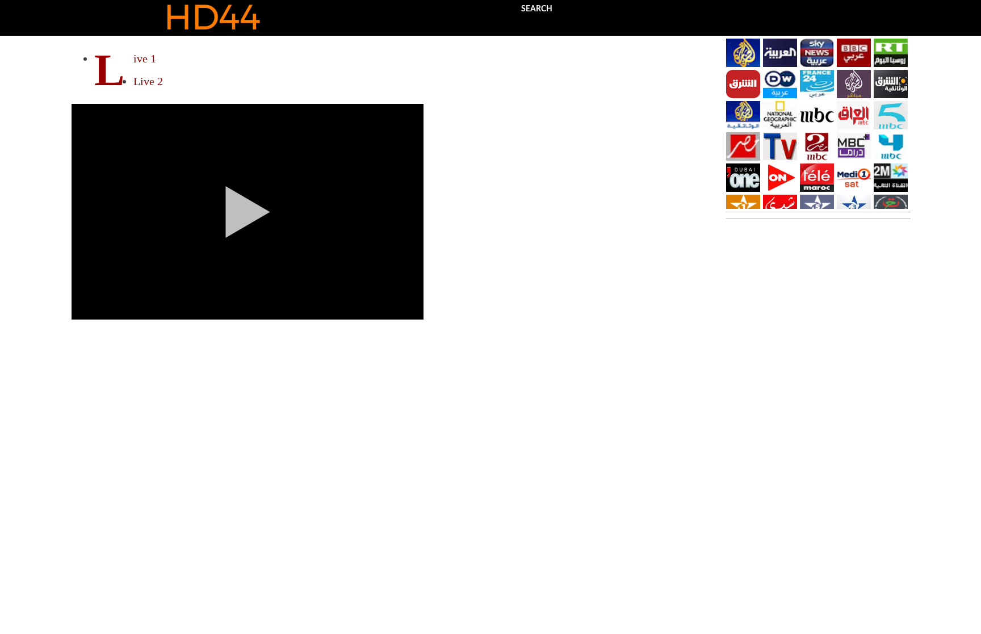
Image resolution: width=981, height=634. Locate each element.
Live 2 (148, 81)
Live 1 (144, 58)
